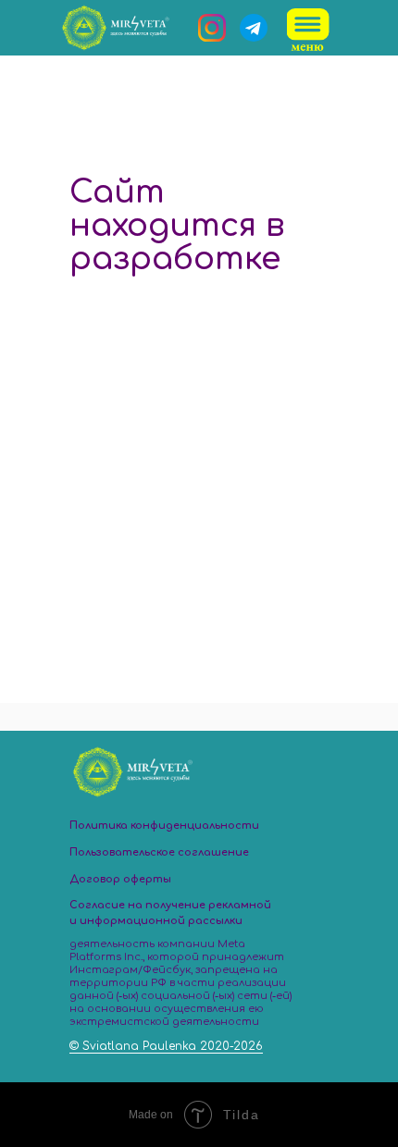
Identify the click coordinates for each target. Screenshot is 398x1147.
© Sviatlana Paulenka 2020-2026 (166, 1046)
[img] (309, 29)
